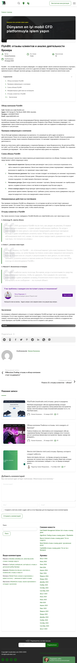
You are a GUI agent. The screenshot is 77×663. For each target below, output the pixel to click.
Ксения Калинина (34, 351)
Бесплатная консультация (60, 3)
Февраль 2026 (44, 576)
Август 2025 (43, 593)
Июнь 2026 (43, 564)
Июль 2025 (43, 596)
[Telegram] (32, 339)
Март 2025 (43, 608)
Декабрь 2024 (44, 617)
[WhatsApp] (43, 339)
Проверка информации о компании (18, 84)
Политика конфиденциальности (51, 653)
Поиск (5, 525)
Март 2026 (43, 573)
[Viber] (49, 339)
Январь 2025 (44, 614)
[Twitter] (21, 339)
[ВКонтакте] (4, 339)
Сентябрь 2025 (44, 591)
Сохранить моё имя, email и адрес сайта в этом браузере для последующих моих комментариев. (36, 510)
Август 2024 (43, 629)
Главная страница (6, 12)
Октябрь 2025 (44, 588)
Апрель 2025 (44, 605)
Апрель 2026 (44, 570)
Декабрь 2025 (44, 582)
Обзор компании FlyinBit (15, 81)
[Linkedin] (38, 339)
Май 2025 (43, 602)
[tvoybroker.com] (3, 3)
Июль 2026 (43, 561)
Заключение (13, 97)
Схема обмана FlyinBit (14, 87)
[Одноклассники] (10, 339)
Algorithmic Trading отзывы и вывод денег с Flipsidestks (56, 535)
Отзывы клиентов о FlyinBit (16, 94)
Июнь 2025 (43, 599)
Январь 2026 (44, 579)
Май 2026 (43, 567)
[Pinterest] (26, 339)
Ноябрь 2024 (44, 620)
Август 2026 (43, 558)
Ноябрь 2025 (44, 585)
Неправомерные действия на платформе (20, 90)
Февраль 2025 (44, 611)
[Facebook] (15, 339)
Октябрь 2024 (44, 623)
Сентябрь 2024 (44, 626)
